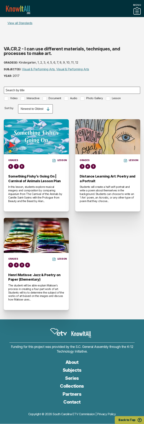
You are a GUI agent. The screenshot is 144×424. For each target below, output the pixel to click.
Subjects (72, 370)
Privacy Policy (106, 414)
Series (72, 378)
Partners (72, 15)
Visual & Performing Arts (38, 69)
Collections (72, 386)
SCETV (58, 332)
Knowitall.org (18, 10)
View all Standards (20, 23)
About (72, 362)
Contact (72, 20)
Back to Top (126, 420)
